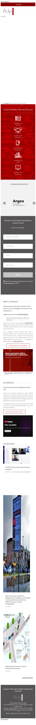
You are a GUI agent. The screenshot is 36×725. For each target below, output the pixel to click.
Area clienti (18, 691)
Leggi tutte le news (27, 677)
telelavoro (28, 471)
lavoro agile (16, 471)
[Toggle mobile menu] (32, 11)
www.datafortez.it (18, 341)
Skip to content (5, 1)
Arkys (7, 103)
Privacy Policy (14, 689)
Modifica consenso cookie (26, 689)
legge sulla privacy (9, 283)
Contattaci (6, 689)
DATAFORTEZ (23, 314)
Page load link (4, 719)
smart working (23, 471)
